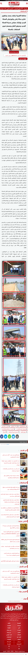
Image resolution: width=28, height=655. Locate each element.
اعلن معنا (9, 641)
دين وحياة (9, 632)
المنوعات (9, 639)
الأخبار (9, 623)
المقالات (19, 634)
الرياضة (19, 625)
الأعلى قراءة (23, 521)
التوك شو (19, 637)
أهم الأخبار (23, 566)
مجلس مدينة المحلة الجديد (8, 429)
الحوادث (19, 630)
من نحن (19, 641)
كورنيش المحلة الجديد (21, 429)
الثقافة (9, 628)
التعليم (19, 639)
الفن (19, 628)
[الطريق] (14, 5)
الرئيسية (19, 623)
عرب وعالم (9, 630)
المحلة (4, 432)
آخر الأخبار (23, 450)
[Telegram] (13, 436)
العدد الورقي (9, 634)
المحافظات (23, 11)
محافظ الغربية (23, 426)
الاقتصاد (9, 625)
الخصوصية (19, 644)
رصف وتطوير (14, 426)
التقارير (19, 632)
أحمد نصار (22, 59)
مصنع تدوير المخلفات (13, 432)
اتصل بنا (9, 644)
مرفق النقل (23, 432)
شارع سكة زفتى (5, 426)
